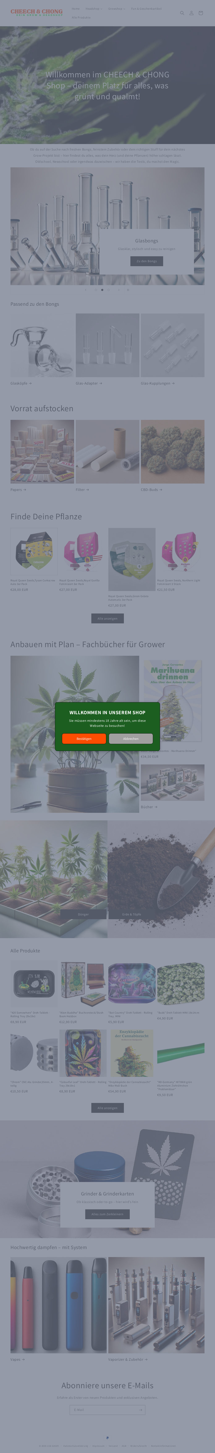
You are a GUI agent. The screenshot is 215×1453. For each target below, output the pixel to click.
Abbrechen (131, 738)
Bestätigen (84, 738)
